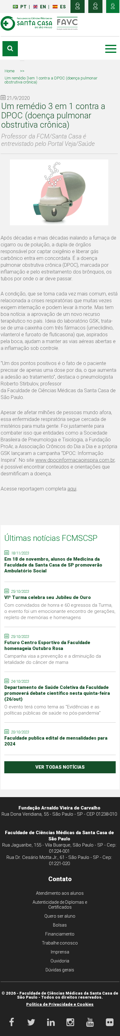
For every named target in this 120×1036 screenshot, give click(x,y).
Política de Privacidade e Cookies (60, 1004)
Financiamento (59, 934)
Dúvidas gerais (60, 969)
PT (23, 6)
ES (63, 6)
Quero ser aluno (59, 916)
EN (43, 6)
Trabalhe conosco (60, 942)
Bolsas (60, 925)
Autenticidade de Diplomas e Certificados (60, 905)
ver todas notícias (60, 767)
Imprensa (60, 951)
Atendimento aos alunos (60, 893)
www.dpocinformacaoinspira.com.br (74, 460)
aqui (71, 489)
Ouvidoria (59, 960)
